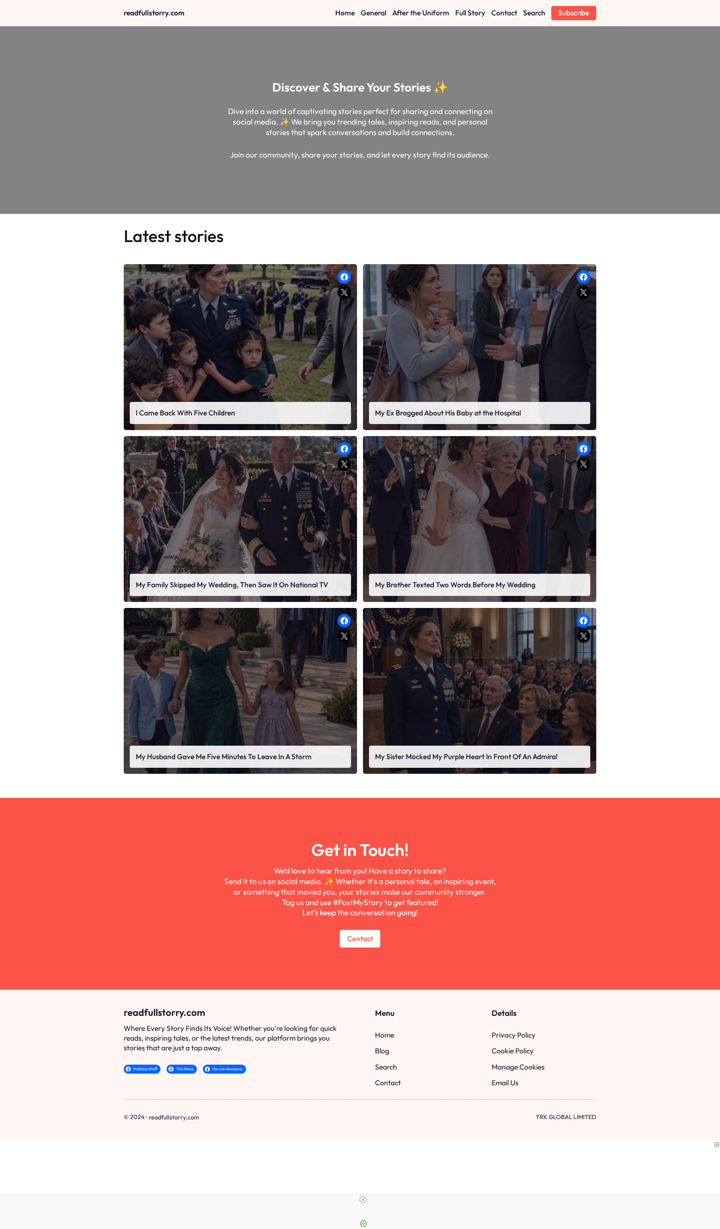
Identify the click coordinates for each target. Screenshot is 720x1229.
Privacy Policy (514, 1034)
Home (384, 1034)
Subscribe (573, 12)
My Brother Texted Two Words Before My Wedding (455, 584)
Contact (360, 938)
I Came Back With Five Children (185, 412)
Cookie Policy (513, 1050)
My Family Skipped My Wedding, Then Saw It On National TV (232, 584)
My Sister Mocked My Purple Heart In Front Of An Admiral (466, 756)
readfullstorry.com (154, 12)
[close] (363, 1199)
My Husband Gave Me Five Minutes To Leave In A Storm (224, 756)
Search (386, 1066)
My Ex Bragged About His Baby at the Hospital (448, 412)
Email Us (505, 1082)
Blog (382, 1050)
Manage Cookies (518, 1066)
